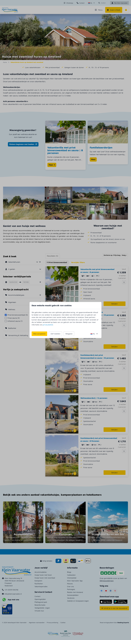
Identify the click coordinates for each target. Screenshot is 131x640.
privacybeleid (48, 325)
